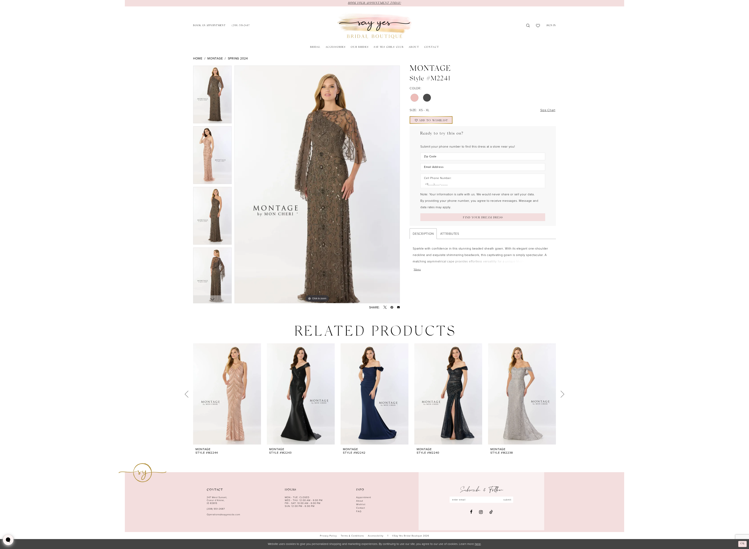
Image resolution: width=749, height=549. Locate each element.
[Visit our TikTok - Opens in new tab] (491, 512)
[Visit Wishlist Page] (538, 25)
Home (197, 58)
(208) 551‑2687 (216, 508)
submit (507, 499)
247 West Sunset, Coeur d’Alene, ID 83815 (217, 500)
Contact (360, 507)
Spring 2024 (238, 58)
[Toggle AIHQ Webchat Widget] (8, 540)
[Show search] (528, 25)
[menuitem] (209, 25)
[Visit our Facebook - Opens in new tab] (471, 512)
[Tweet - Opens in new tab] (385, 307)
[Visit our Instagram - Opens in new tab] (481, 512)
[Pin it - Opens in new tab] (391, 307)
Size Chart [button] (547, 110)
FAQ (358, 511)
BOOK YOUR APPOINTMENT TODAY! (374, 3)
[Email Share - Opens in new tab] (398, 307)
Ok (742, 544)
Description (423, 233)
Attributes (449, 233)
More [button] (417, 270)
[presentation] (227, 394)
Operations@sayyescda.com (223, 514)
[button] (551, 25)
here (478, 544)
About (359, 500)
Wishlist (361, 504)
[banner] (374, 26)
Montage (215, 58)
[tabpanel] (212, 96)
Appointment (363, 497)
